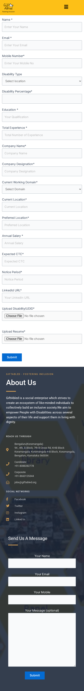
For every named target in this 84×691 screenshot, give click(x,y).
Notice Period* (12, 272)
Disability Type (12, 74)
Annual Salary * (12, 236)
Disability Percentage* (17, 91)
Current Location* (14, 199)
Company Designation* (18, 164)
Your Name (42, 556)
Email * (7, 38)
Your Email (42, 574)
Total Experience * (14, 128)
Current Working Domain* (20, 182)
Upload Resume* (13, 331)
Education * (10, 110)
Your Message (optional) (42, 610)
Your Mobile (42, 592)
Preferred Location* (15, 218)
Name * (7, 19)
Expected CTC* (13, 254)
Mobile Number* (13, 56)
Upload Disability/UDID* (18, 308)
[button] (66, 7)
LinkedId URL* (12, 290)
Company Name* (14, 146)
